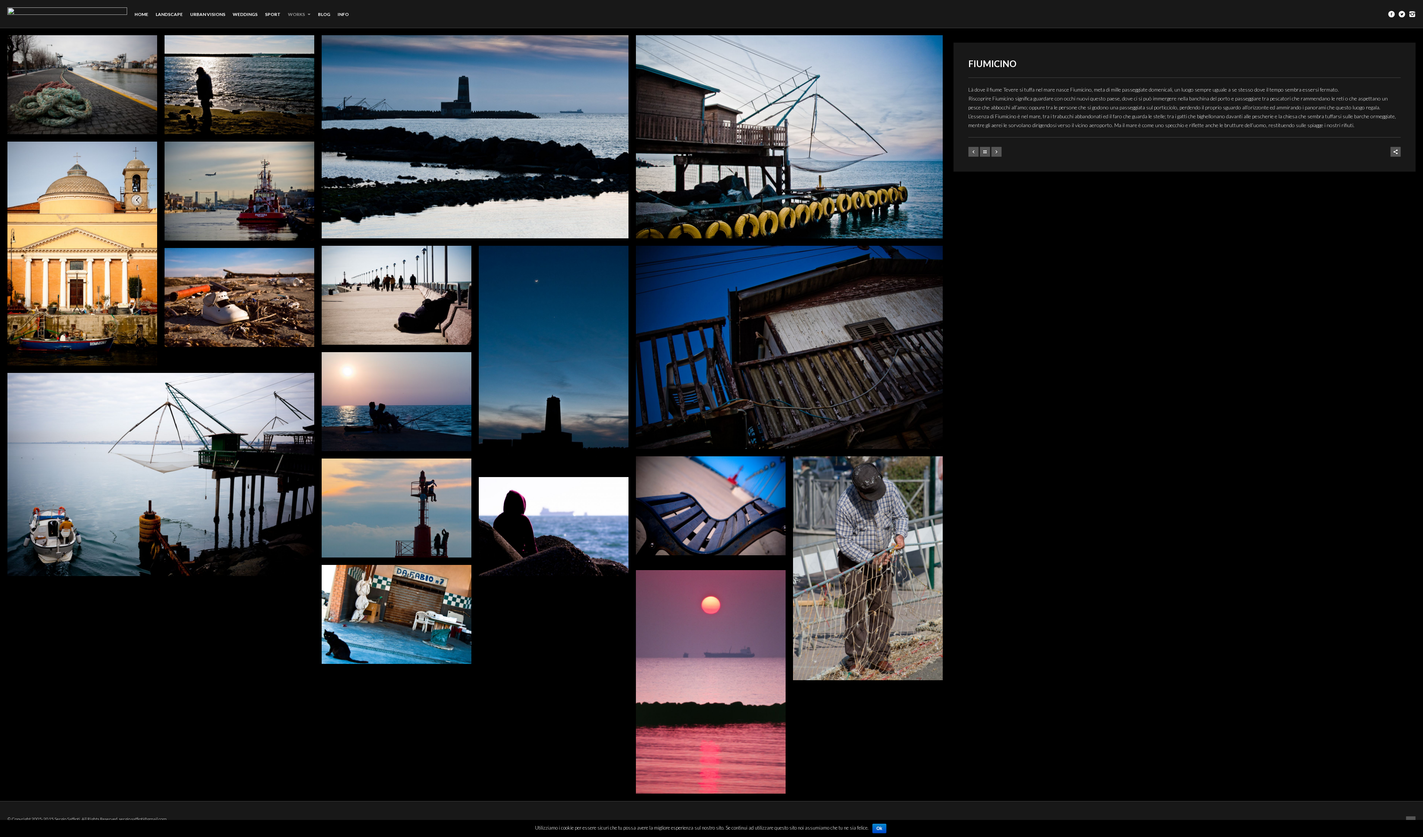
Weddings (245, 14)
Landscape (169, 14)
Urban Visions (207, 14)
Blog (324, 14)
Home (141, 14)
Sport (273, 14)
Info (343, 14)
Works (297, 14)
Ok (879, 828)
